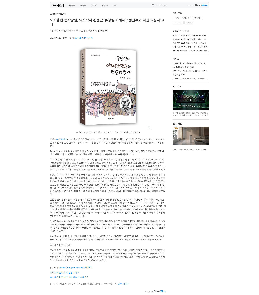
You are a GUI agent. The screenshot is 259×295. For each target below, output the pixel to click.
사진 (115, 5)
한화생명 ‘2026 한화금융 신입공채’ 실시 (189, 43)
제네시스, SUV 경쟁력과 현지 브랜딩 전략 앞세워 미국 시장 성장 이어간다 (204, 46)
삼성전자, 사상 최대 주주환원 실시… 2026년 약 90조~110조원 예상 (201, 39)
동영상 (176, 86)
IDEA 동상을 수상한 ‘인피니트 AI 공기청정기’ (190, 149)
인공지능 (198, 18)
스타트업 (189, 22)
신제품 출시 (186, 18)
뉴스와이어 (61, 139)
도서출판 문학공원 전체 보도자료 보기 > (69, 276)
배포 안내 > (123, 283)
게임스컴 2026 (179, 74)
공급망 (176, 18)
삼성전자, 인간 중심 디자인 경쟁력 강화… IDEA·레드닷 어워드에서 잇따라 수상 (206, 35)
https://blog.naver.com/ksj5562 (75, 267)
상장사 (105, 5)
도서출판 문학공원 (84, 37)
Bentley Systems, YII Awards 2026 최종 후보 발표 (194, 50)
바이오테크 (178, 22)
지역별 (72, 5)
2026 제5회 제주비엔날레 (183, 67)
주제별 (94, 5)
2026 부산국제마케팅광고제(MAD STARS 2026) (193, 70)
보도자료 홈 (58, 5)
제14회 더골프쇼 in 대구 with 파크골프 (189, 63)
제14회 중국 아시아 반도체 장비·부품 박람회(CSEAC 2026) (197, 78)
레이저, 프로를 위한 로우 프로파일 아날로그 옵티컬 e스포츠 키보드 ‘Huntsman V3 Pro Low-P (191, 114)
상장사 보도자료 (181, 30)
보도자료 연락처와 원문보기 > (64, 272)
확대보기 (148, 127)
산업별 (83, 5)
